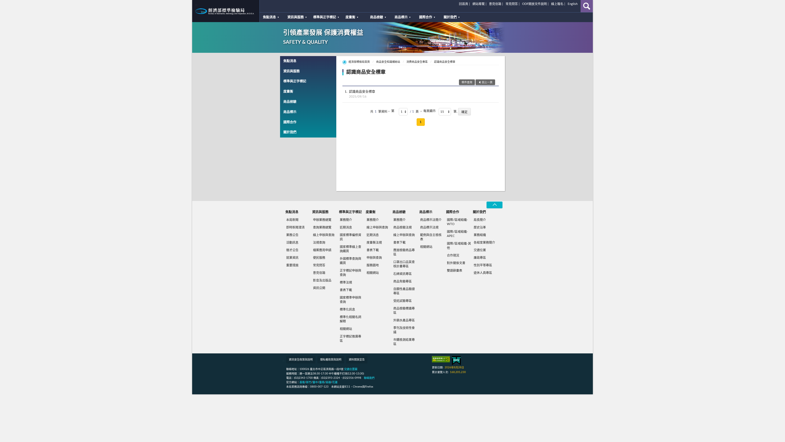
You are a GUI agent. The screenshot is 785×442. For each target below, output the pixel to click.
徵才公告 (292, 250)
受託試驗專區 (402, 300)
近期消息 (346, 227)
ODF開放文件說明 (534, 4)
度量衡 (350, 17)
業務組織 (480, 235)
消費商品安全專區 (417, 62)
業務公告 (292, 235)
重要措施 (292, 265)
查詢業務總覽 (322, 227)
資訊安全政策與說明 (301, 359)
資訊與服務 (295, 17)
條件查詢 (467, 82)
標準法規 (346, 282)
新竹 (308, 382)
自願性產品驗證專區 (404, 291)
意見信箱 (495, 4)
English (573, 4)
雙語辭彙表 (454, 270)
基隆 (302, 382)
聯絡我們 (369, 378)
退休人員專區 (483, 272)
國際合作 (425, 17)
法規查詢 (319, 242)
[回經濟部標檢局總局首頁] (225, 11)
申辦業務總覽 (322, 219)
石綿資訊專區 (402, 273)
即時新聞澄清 (295, 227)
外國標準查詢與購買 (350, 261)
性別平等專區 (483, 265)
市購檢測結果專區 (404, 342)
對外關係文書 (456, 263)
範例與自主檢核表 (431, 237)
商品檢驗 (376, 17)
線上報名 (557, 4)
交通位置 (480, 250)
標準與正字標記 (324, 17)
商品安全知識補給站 (388, 62)
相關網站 (346, 328)
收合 (494, 205)
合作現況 (453, 255)
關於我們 (450, 17)
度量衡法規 (374, 242)
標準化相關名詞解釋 (350, 319)
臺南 (321, 382)
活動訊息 (292, 242)
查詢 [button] (587, 6)
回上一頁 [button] (487, 82)
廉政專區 (480, 257)
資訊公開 (319, 288)
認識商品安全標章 (444, 62)
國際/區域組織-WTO (457, 222)
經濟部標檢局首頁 (359, 62)
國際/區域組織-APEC (457, 234)
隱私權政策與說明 (330, 359)
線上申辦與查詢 (323, 235)
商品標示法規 (429, 227)
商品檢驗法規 (402, 227)
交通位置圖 (350, 369)
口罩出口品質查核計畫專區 (404, 264)
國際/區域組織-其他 (459, 245)
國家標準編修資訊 (350, 237)
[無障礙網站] (441, 359)
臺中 (315, 382)
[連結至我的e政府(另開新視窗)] (456, 360)
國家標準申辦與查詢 (350, 299)
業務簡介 (346, 219)
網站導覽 (478, 4)
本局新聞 (292, 219)
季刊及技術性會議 (404, 330)
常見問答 (512, 4)
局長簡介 (480, 219)
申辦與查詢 (374, 257)
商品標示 (401, 17)
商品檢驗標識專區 (404, 310)
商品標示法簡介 (431, 219)
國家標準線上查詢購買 (350, 249)
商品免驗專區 (402, 281)
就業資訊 (292, 257)
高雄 (328, 382)
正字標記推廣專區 (350, 338)
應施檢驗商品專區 (404, 252)
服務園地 (373, 265)
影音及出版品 (322, 280)
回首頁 (463, 4)
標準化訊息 (347, 309)
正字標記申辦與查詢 (350, 272)
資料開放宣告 (357, 359)
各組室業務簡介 (484, 242)
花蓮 (335, 382)
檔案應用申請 (322, 250)
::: (196, 5)
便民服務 (319, 257)
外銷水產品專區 (404, 320)
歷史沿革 (480, 227)
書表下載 (346, 290)
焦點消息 (269, 17)
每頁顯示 (429, 111)
